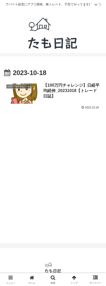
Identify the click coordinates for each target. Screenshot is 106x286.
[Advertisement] (53, 176)
